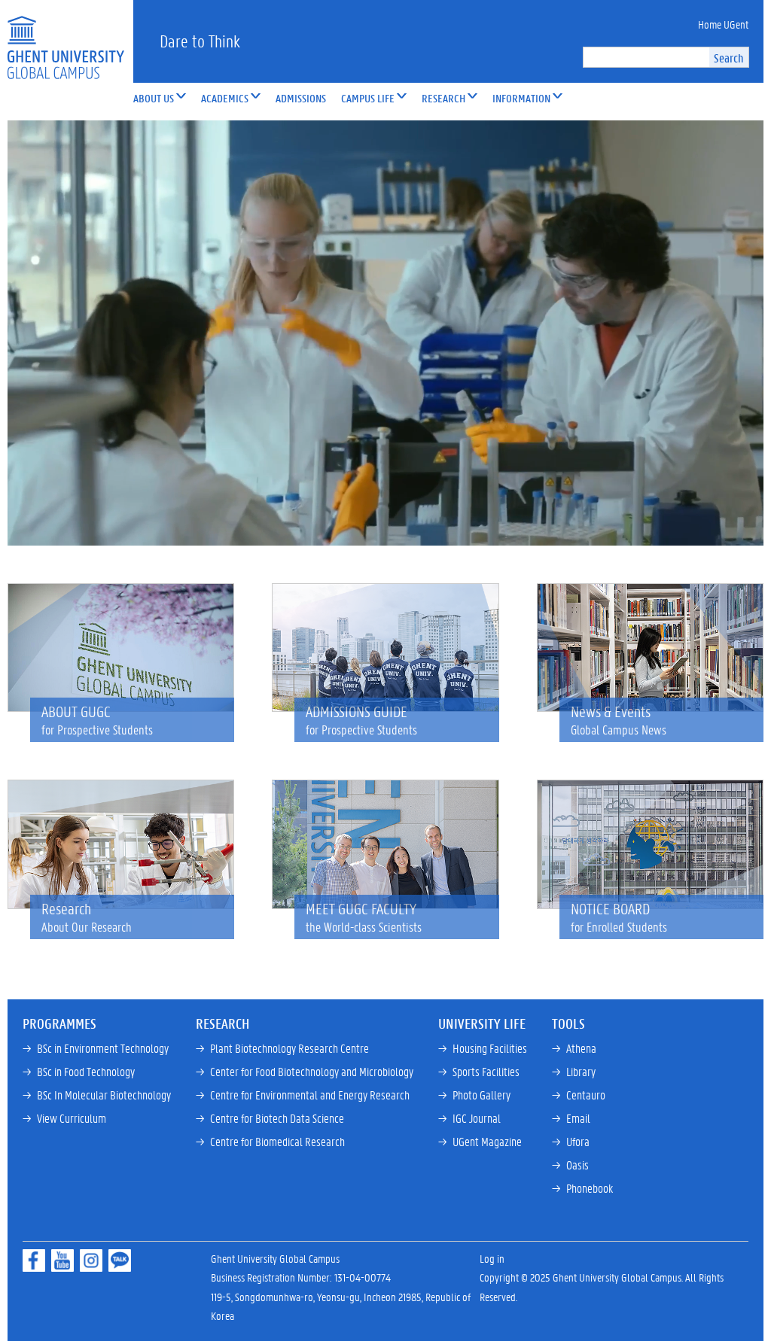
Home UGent (723, 24)
